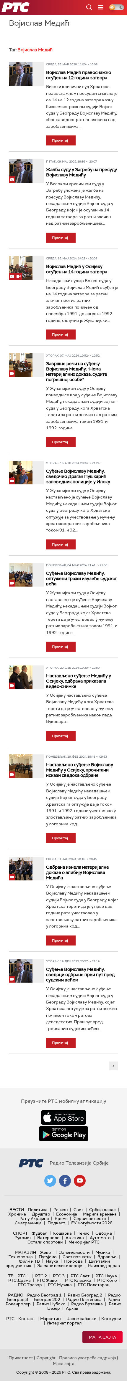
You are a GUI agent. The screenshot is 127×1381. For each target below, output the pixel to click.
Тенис (83, 1233)
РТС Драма (19, 1280)
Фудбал (39, 1233)
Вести (16, 1209)
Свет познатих (77, 1256)
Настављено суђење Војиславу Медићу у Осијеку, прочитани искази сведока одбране (79, 770)
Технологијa (21, 1256)
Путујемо (48, 1256)
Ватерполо (48, 1237)
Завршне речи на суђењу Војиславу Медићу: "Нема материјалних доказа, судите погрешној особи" (76, 371)
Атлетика (75, 1237)
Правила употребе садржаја (87, 1357)
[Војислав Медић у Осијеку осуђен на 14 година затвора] (20, 268)
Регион (60, 1209)
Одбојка (103, 1233)
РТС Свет (80, 1276)
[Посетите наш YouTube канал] (80, 1181)
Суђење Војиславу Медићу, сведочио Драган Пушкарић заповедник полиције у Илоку (78, 476)
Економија (66, 1214)
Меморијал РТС (84, 1242)
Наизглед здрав (104, 1265)
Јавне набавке (81, 1318)
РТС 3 (59, 1276)
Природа (73, 1261)
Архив (72, 1308)
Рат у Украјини (34, 1218)
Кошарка (62, 1233)
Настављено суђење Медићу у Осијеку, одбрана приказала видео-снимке (78, 681)
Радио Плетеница (84, 1299)
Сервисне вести (90, 1218)
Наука (52, 1261)
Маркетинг (51, 1318)
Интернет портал (64, 1323)
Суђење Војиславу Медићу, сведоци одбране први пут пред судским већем (80, 974)
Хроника (17, 1214)
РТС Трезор (30, 1284)
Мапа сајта (102, 1337)
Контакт (26, 1318)
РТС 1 (23, 1276)
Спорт (20, 1233)
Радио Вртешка (87, 1304)
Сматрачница (28, 1223)
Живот (46, 1252)
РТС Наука (106, 1276)
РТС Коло (107, 1280)
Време (61, 1218)
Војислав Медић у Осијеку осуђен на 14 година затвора (76, 269)
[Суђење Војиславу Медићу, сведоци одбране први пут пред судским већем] (20, 971)
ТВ (11, 1276)
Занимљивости (74, 1252)
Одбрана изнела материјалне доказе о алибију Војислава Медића (77, 872)
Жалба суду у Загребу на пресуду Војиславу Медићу (81, 172)
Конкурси (111, 1318)
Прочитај (60, 140)
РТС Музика (60, 1284)
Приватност (21, 1357)
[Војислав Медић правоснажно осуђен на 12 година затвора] (20, 74)
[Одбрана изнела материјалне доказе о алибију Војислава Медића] (20, 868)
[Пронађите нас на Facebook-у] (65, 1181)
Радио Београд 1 (44, 1295)
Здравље (106, 1256)
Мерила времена (100, 1214)
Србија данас (102, 1209)
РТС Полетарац (93, 1284)
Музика (102, 1252)
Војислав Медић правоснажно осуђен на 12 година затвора (78, 75)
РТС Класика (78, 1280)
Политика (38, 1209)
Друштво (41, 1214)
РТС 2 (41, 1276)
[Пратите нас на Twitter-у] (50, 1181)
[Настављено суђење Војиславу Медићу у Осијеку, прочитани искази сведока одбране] (20, 766)
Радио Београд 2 (85, 1295)
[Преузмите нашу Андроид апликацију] (63, 1133)
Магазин (25, 1252)
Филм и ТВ (29, 1261)
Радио (15, 1295)
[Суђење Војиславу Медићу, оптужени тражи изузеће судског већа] (20, 575)
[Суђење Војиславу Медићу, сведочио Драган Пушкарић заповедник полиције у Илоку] (20, 472)
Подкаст (56, 1223)
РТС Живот (48, 1280)
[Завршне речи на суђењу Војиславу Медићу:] (20, 365)
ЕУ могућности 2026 (92, 1223)
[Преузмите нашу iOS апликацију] (63, 1117)
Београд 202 (47, 1299)
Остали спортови (45, 1242)
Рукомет (22, 1237)
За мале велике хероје (59, 1265)
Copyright (46, 1357)
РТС (10, 1318)
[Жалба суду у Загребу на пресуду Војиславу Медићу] (20, 171)
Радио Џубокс (51, 1304)
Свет (78, 1209)
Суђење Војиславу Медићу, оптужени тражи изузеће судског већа (81, 578)
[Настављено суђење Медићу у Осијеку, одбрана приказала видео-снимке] (20, 677)
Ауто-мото (100, 1237)
